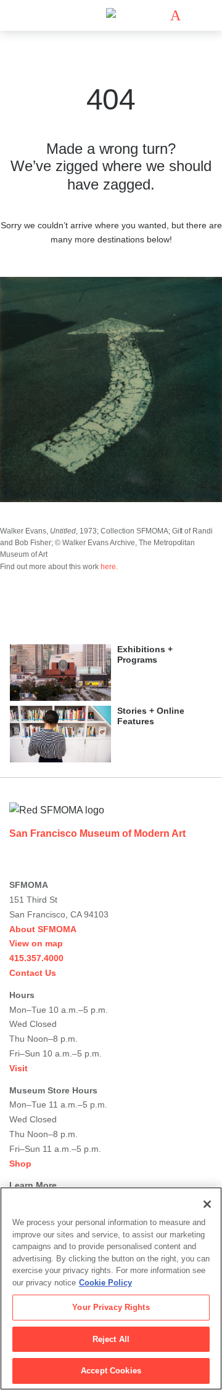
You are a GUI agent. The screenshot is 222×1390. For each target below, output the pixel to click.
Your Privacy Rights (110, 1307)
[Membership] (157, 15)
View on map (36, 943)
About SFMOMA (42, 929)
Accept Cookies (111, 1370)
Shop (20, 1163)
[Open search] (193, 16)
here (108, 566)
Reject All (111, 1339)
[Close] (207, 1204)
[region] (111, 1288)
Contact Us (32, 973)
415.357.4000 (36, 958)
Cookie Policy (105, 1282)
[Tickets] (175, 15)
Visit (18, 1068)
